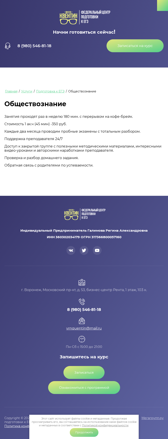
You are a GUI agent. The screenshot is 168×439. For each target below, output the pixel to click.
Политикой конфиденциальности (105, 425)
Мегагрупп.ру (153, 418)
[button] (135, 45)
